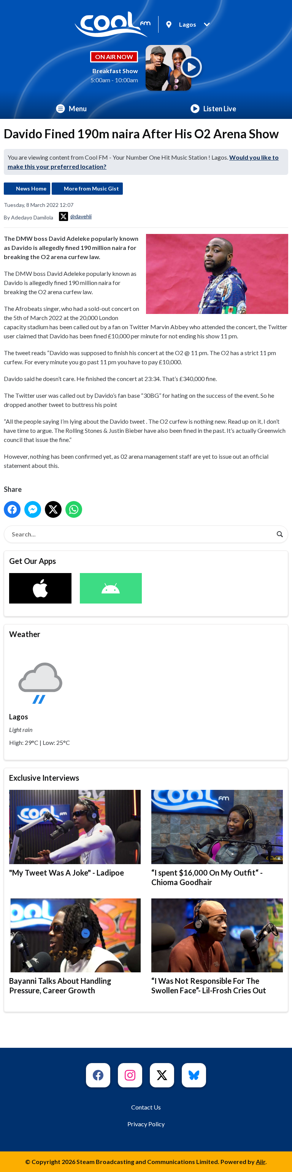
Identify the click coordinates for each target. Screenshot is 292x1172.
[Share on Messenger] (32, 509)
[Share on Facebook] (12, 509)
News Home (31, 188)
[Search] (279, 534)
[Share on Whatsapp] (73, 509)
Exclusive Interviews (44, 777)
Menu (78, 108)
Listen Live (219, 108)
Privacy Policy (146, 1123)
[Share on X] (53, 509)
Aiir (260, 1161)
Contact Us (146, 1107)
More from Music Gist (91, 188)
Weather (24, 634)
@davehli (81, 216)
